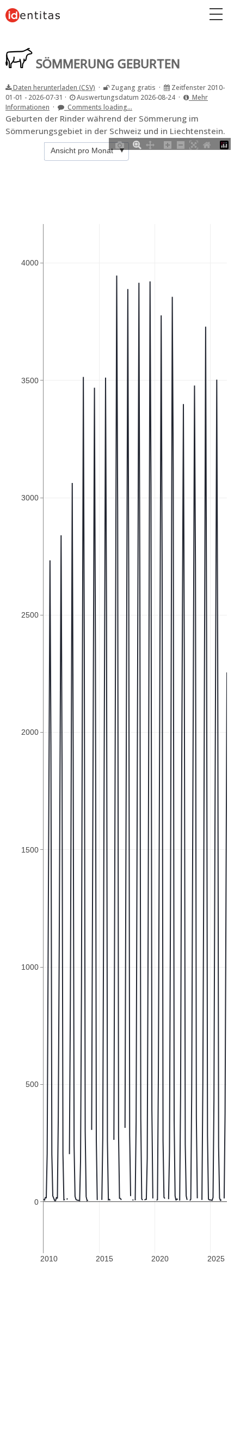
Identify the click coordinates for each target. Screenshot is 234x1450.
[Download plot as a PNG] (119, 144)
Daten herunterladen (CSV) (53, 87)
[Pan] (150, 144)
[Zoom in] (167, 144)
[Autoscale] (193, 144)
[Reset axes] (206, 144)
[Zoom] (137, 144)
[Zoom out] (180, 144)
